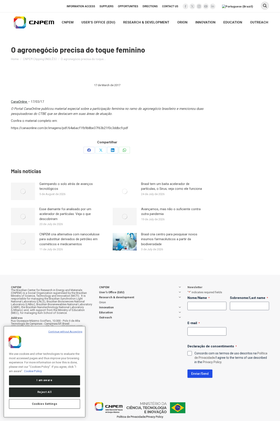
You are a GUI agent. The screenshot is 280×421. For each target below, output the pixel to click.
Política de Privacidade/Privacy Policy (140, 416)
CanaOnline (19, 102)
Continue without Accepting (65, 331)
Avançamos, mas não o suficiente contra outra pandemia (171, 211)
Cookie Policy (33, 371)
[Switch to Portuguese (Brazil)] (238, 6)
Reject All (44, 392)
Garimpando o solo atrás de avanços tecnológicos (66, 186)
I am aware (44, 380)
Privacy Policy (212, 362)
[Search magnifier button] (265, 5)
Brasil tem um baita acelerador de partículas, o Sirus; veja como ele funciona (171, 186)
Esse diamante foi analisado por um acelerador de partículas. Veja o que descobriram (65, 214)
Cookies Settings (44, 403)
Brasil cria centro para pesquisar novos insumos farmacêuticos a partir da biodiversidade (169, 239)
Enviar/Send (200, 373)
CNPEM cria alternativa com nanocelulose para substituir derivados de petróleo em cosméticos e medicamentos (69, 239)
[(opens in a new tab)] (23, 191)
